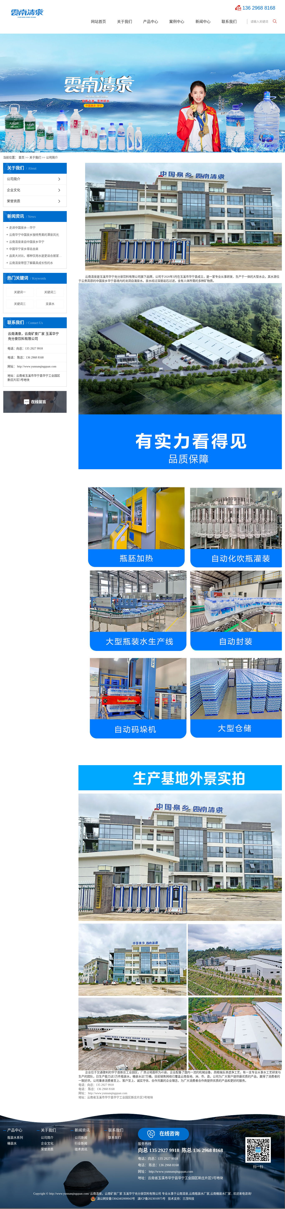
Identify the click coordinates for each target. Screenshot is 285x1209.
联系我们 (229, 22)
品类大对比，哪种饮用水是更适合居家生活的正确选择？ (36, 255)
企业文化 (13, 190)
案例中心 (176, 22)
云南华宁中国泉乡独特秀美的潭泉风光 (34, 234)
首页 (21, 157)
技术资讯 (81, 1149)
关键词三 (20, 303)
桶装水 (12, 1143)
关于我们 (124, 22)
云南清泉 (182, 1193)
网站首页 (98, 22)
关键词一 (20, 292)
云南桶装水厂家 (220, 1193)
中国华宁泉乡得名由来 (23, 249)
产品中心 (150, 22)
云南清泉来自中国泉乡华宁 (26, 241)
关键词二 (50, 292)
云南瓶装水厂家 (199, 1193)
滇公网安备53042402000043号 (116, 1198)
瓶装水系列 (15, 1137)
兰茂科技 (188, 1198)
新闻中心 (203, 22)
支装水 (50, 303)
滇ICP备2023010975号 (151, 1198)
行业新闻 (81, 1143)
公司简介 (13, 179)
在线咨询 (169, 1133)
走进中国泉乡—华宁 (22, 227)
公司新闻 (81, 1137)
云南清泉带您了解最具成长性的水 (31, 263)
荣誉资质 (13, 201)
